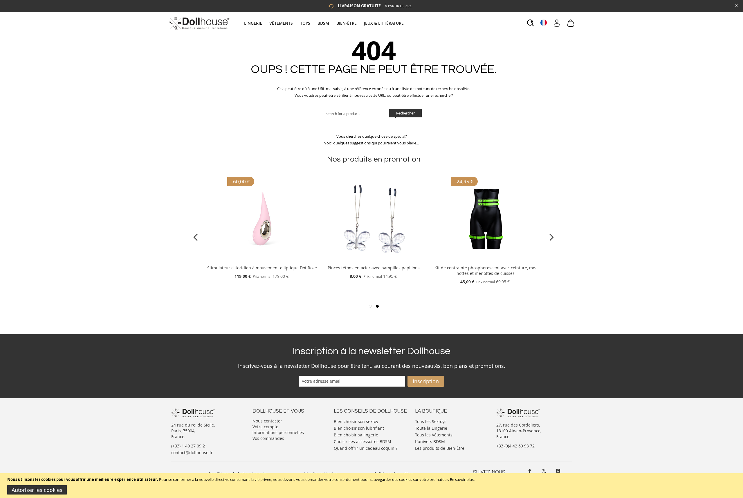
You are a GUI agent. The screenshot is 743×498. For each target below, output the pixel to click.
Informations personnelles (278, 432)
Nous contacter (267, 421)
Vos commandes (268, 438)
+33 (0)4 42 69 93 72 (515, 446)
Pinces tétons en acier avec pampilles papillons (374, 268)
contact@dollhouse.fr (192, 452)
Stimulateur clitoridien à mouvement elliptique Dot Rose (262, 268)
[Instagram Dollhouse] (558, 470)
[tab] (324, 23)
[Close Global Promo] (736, 5)
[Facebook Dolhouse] (529, 470)
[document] (372, 486)
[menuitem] (256, 23)
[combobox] (359, 113)
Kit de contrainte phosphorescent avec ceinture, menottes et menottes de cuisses (485, 270)
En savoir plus (462, 479)
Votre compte (265, 426)
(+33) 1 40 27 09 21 (189, 446)
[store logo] (199, 23)
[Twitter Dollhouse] (544, 470)
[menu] (324, 23)
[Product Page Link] (262, 261)
